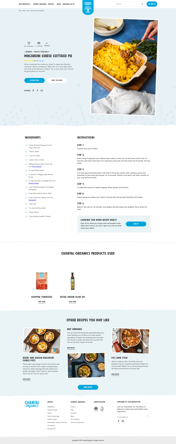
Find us (73, 407)
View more (41, 301)
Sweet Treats (52, 419)
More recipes (88, 387)
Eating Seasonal (40, 4)
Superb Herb (33, 183)
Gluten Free (52, 429)
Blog (59, 4)
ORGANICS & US (68, 4)
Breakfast (51, 407)
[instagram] (122, 421)
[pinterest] (33, 90)
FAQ (72, 410)
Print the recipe (57, 80)
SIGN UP (136, 224)
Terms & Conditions (77, 422)
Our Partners (75, 419)
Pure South (36, 166)
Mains (28, 10)
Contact (73, 413)
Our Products (24, 4)
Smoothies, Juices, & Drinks (57, 422)
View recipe (26, 379)
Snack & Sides (52, 410)
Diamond (32, 200)
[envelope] (41, 90)
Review (42, 60)
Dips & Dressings (53, 416)
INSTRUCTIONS (34, 80)
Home (20, 10)
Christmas (51, 425)
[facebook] (37, 90)
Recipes (51, 4)
